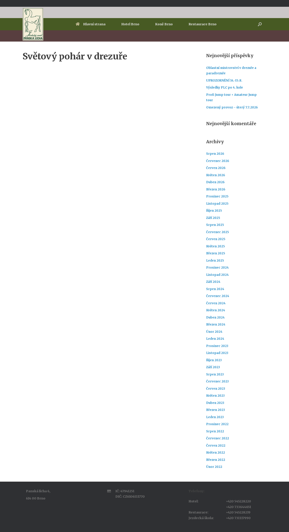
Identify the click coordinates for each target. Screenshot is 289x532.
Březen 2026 (215, 189)
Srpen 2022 (215, 431)
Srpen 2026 (215, 154)
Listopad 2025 (217, 204)
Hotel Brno (130, 24)
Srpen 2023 (215, 374)
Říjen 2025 (214, 211)
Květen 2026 (215, 175)
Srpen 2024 (215, 289)
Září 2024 (213, 282)
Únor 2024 (214, 332)
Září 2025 (213, 218)
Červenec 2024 (217, 296)
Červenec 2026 (217, 161)
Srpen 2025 (215, 225)
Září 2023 (213, 367)
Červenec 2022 (217, 438)
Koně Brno (164, 24)
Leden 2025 (215, 260)
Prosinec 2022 (217, 424)
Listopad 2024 (217, 275)
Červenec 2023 (217, 381)
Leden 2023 (215, 417)
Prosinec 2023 (217, 346)
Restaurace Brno (203, 24)
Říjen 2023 (214, 360)
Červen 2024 (216, 303)
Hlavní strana (94, 24)
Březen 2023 (215, 410)
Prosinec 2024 (217, 268)
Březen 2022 (215, 460)
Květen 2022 (215, 453)
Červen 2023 (215, 389)
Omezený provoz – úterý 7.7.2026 (232, 107)
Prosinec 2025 (217, 196)
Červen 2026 (216, 168)
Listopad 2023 (217, 353)
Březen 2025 (215, 253)
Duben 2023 (215, 403)
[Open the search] (259, 24)
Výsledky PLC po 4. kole (224, 87)
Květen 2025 (215, 246)
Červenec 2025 (217, 232)
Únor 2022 (214, 467)
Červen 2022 (215, 446)
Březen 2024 (215, 324)
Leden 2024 (215, 339)
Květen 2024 (215, 310)
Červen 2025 (215, 239)
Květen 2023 (215, 396)
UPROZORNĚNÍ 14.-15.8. (224, 80)
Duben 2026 (215, 182)
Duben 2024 (215, 317)
